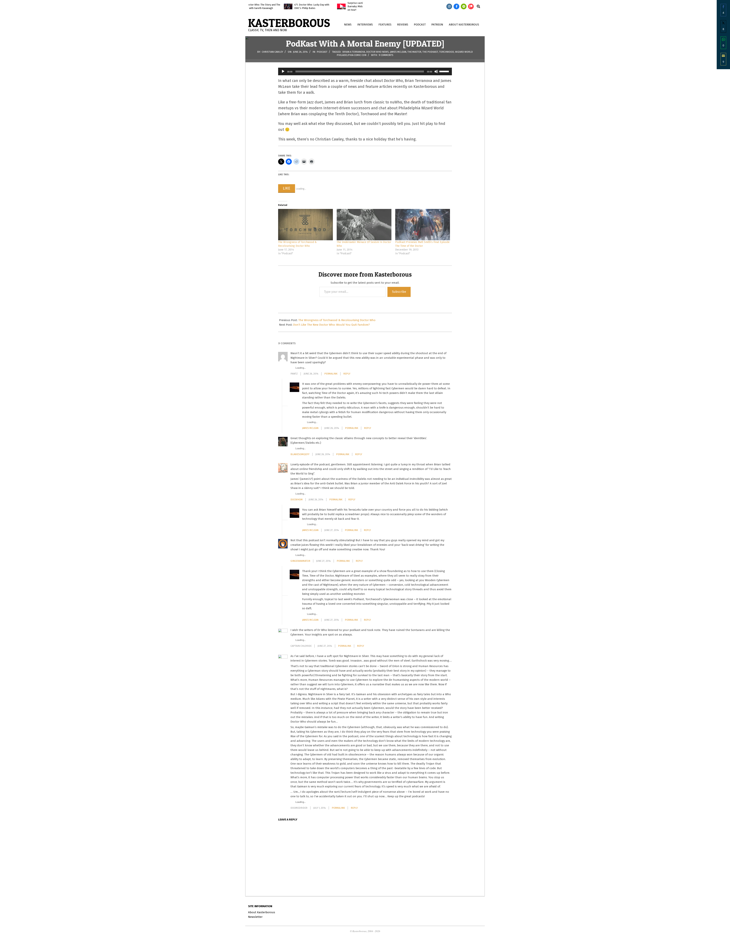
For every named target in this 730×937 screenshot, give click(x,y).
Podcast (322, 51)
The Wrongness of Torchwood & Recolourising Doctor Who (336, 320)
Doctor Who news (377, 51)
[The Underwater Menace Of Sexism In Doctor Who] (364, 224)
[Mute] (436, 71)
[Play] (283, 71)
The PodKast (430, 51)
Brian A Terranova (353, 51)
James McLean (398, 51)
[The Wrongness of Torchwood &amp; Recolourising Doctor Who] (305, 224)
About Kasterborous (261, 912)
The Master (414, 51)
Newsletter (255, 917)
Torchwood (446, 51)
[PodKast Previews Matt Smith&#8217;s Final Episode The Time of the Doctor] (422, 224)
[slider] (444, 71)
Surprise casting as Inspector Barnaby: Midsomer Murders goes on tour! (327, 6)
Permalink (330, 373)
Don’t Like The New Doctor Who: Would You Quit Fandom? (331, 324)
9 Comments (386, 55)
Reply (346, 373)
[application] (365, 71)
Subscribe (399, 292)
